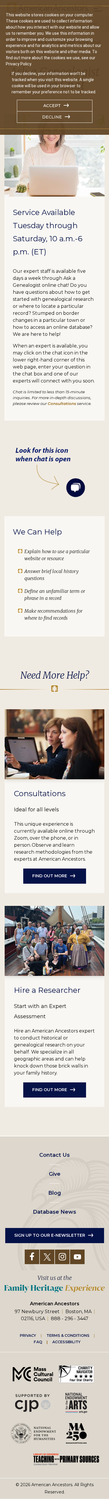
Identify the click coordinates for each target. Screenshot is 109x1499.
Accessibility (66, 1342)
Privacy (28, 1335)
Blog (54, 1193)
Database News (54, 1212)
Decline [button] (52, 117)
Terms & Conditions (68, 1335)
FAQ (38, 1342)
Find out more (49, 875)
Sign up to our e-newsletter (49, 1235)
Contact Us (54, 1155)
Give (54, 1174)
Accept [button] (52, 105)
